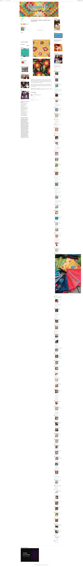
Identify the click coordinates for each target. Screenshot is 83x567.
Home (41, 98)
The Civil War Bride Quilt (58, 383)
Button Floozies (57, 333)
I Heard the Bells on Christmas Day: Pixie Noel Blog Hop (60, 458)
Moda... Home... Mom (57, 506)
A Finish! (59, 439)
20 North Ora (56, 227)
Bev (26, 27)
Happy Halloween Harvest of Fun (60, 137)
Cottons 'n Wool (57, 400)
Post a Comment (34, 97)
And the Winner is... (57, 169)
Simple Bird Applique (57, 239)
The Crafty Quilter (57, 104)
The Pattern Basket (57, 377)
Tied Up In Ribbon (57, 470)
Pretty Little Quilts (57, 456)
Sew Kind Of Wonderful (58, 304)
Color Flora (56, 177)
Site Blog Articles (57, 467)
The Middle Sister (57, 360)
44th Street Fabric (57, 421)
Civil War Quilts (57, 107)
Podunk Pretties (57, 83)
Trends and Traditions (57, 253)
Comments (23, 21)
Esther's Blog (56, 221)
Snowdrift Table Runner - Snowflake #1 (60, 196)
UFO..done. (60, 416)
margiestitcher (57, 389)
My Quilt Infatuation (57, 113)
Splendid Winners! (57, 413)
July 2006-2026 (56, 119)
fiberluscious (56, 127)
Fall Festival (60, 401)
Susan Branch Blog (57, 121)
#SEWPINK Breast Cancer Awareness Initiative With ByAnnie (58, 306)
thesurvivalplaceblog (57, 179)
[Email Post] (38, 88)
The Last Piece (57, 168)
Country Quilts (56, 529)
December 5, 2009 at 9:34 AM (36, 95)
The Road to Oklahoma (58, 427)
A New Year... (60, 507)
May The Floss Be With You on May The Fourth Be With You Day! (58, 477)
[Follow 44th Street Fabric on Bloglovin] (24, 42)
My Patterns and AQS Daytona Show (60, 408)
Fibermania (56, 535)
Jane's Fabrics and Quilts (58, 450)
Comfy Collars (56, 542)
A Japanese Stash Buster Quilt (60, 249)
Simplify (56, 316)
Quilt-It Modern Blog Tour (57, 468)
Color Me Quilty (57, 512)
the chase (56, 487)
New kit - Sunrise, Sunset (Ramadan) (60, 164)
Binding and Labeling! (57, 240)
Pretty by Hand (57, 345)
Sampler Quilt (60, 378)
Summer (56, 133)
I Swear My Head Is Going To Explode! (60, 491)
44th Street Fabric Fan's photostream (25, 62)
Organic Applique (56, 314)
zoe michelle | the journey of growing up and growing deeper (58, 486)
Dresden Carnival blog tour (60, 481)
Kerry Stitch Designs (57, 308)
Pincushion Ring (60, 372)
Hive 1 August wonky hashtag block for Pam (60, 94)
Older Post (51, 98)
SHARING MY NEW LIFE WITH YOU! (60, 423)
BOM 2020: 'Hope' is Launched (60, 223)
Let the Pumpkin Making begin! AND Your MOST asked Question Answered (58, 148)
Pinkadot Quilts (57, 171)
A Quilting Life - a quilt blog (58, 347)
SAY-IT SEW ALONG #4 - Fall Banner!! (60, 100)
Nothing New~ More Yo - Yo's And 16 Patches (60, 85)
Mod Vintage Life (57, 210)
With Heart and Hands (57, 135)
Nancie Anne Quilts (57, 433)
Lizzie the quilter (57, 339)
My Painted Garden (57, 366)
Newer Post (32, 98)
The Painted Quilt (57, 444)
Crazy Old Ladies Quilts (58, 479)
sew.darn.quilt (56, 489)
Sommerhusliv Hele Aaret (58, 204)
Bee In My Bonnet (57, 98)
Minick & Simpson (57, 157)
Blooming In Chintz (57, 406)
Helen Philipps (56, 141)
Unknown (34, 93)
